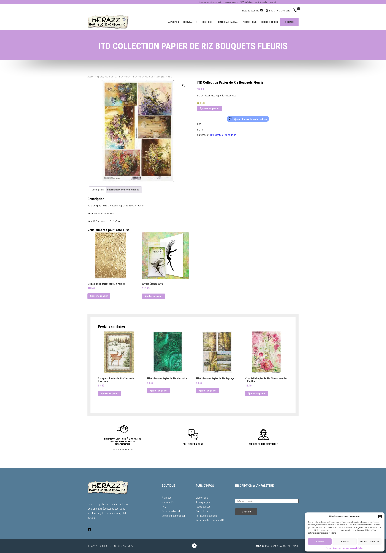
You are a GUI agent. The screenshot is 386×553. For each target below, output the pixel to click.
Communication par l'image (277, 546)
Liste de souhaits (250, 10)
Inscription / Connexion (280, 10)
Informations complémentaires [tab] (123, 189)
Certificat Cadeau (227, 22)
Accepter (319, 541)
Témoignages (203, 502)
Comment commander (173, 515)
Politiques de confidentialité (352, 548)
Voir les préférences (370, 541)
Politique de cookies (333, 548)
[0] (295, 10)
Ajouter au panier (209, 108)
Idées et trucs (269, 22)
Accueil (90, 76)
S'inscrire (246, 511)
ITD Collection (124, 76)
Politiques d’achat (171, 511)
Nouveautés (190, 22)
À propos (173, 22)
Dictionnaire (202, 497)
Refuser (345, 541)
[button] (379, 516)
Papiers (99, 76)
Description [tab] (98, 189)
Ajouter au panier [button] (99, 296)
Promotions (249, 22)
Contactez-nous (204, 511)
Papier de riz (110, 76)
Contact (289, 22)
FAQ (164, 506)
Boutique (207, 22)
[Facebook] (261, 10)
